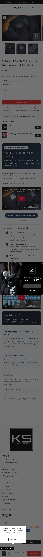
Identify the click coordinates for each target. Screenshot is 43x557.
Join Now (32, 286)
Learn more (13, 539)
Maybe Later (32, 290)
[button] (15, 548)
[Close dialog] (42, 263)
